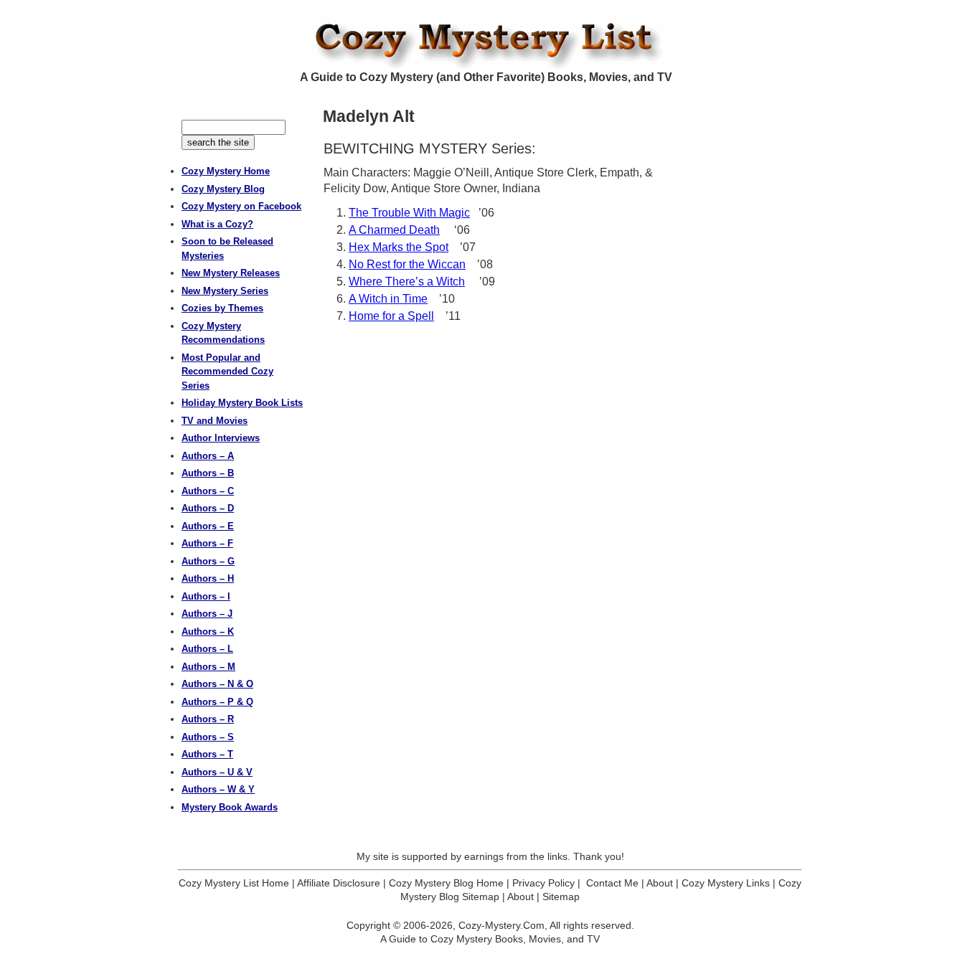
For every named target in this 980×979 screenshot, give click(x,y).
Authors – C (208, 491)
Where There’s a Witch (407, 281)
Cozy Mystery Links (726, 883)
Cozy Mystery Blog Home (446, 883)
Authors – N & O (217, 683)
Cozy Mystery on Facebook (241, 206)
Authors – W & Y (218, 789)
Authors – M (208, 666)
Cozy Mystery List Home (234, 883)
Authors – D (208, 508)
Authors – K (208, 631)
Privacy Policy (543, 883)
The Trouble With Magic (409, 213)
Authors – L (207, 648)
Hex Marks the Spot (398, 247)
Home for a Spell (391, 316)
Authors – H (208, 578)
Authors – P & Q (217, 701)
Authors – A (208, 455)
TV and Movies (215, 420)
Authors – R (208, 719)
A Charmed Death (394, 230)
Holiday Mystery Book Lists (242, 402)
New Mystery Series (225, 290)
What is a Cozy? (217, 224)
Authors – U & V (217, 772)
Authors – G (208, 561)
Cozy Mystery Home (226, 171)
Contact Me (612, 883)
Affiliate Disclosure (338, 883)
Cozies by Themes (222, 308)
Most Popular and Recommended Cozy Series (227, 371)
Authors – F (207, 543)
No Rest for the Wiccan (407, 264)
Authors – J (207, 613)
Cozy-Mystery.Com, (502, 925)
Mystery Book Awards (230, 807)
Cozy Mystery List (490, 40)
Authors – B (208, 473)
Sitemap (561, 896)
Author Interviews (221, 437)
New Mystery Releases (231, 273)
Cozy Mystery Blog (223, 189)
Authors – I (206, 596)
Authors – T (207, 754)
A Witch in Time (388, 299)
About (659, 883)
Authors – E (208, 526)
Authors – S (208, 737)
